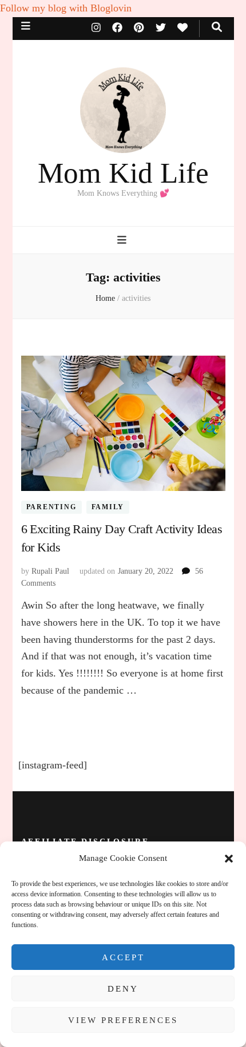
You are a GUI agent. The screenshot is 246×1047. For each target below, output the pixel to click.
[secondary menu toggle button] (25, 26)
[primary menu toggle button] (123, 240)
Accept (123, 957)
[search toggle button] (217, 27)
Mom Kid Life (123, 173)
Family (108, 507)
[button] (229, 858)
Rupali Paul (50, 571)
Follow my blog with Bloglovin (66, 8)
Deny (123, 988)
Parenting (51, 507)
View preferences (123, 1020)
